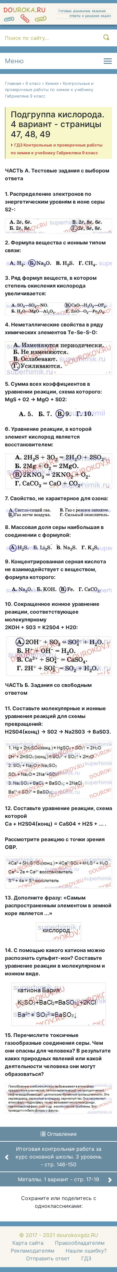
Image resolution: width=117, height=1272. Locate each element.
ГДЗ (86, 1258)
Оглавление (61, 1134)
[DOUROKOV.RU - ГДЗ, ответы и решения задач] (58, 14)
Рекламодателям (32, 1250)
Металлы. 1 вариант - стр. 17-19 (58, 1179)
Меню (14, 61)
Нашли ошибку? (86, 1250)
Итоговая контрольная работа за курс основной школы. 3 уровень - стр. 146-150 (59, 1157)
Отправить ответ (48, 1258)
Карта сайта (28, 1243)
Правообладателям (80, 1243)
